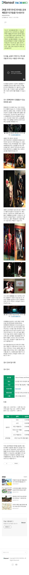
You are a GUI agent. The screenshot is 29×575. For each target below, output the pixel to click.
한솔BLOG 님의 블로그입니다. (11, 523)
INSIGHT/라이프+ (6, 15)
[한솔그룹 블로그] (15, 2)
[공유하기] (8, 463)
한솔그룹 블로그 (8, 521)
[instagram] (13, 565)
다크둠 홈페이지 (15, 135)
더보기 (25, 477)
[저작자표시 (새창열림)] (20, 463)
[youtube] (16, 565)
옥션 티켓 (18, 388)
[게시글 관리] (11, 463)
